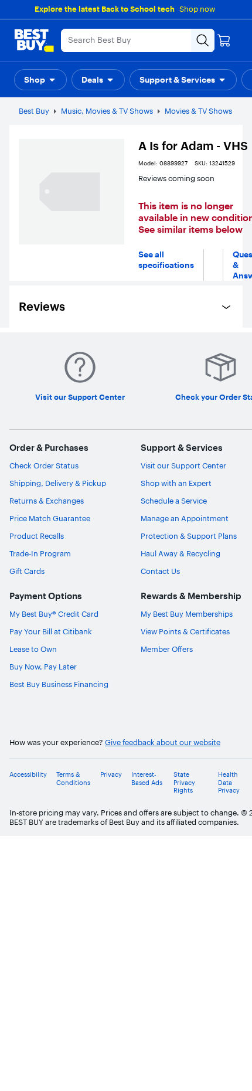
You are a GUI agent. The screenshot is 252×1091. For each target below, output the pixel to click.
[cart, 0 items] (224, 40)
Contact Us (160, 571)
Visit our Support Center (183, 465)
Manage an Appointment (185, 518)
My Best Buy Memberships (187, 613)
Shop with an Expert (176, 483)
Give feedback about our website (162, 742)
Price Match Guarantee (49, 518)
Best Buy (34, 110)
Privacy (111, 775)
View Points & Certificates (185, 631)
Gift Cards (27, 571)
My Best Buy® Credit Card (53, 613)
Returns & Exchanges (46, 500)
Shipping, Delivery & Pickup (57, 483)
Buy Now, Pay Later (43, 666)
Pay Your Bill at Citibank (50, 631)
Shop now (197, 8)
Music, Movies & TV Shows (107, 110)
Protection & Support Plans (189, 536)
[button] (40, 79)
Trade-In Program (40, 553)
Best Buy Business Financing (58, 684)
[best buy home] (34, 40)
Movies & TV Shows (198, 110)
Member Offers (167, 649)
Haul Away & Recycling (180, 553)
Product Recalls (36, 536)
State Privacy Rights (184, 782)
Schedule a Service (174, 500)
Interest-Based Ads (146, 778)
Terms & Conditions (73, 778)
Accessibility (28, 775)
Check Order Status (44, 465)
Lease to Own (33, 649)
